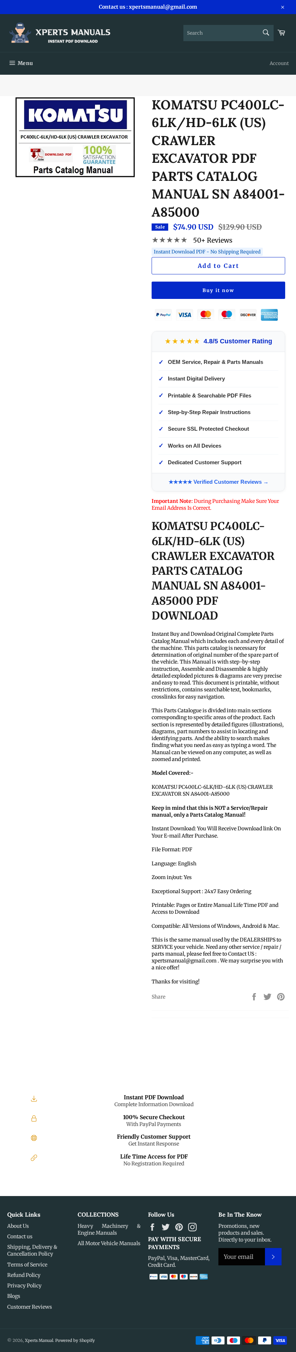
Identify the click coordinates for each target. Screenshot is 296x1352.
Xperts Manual (39, 1340)
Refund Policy (23, 1275)
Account (279, 63)
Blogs (13, 1296)
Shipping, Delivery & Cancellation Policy (32, 1250)
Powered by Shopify (75, 1340)
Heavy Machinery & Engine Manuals (109, 1229)
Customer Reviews (29, 1307)
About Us (18, 1226)
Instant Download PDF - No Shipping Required (207, 252)
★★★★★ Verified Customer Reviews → (219, 482)
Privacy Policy (24, 1285)
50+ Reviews (212, 240)
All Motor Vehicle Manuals (109, 1243)
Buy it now (218, 290)
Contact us (19, 1236)
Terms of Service (27, 1264)
